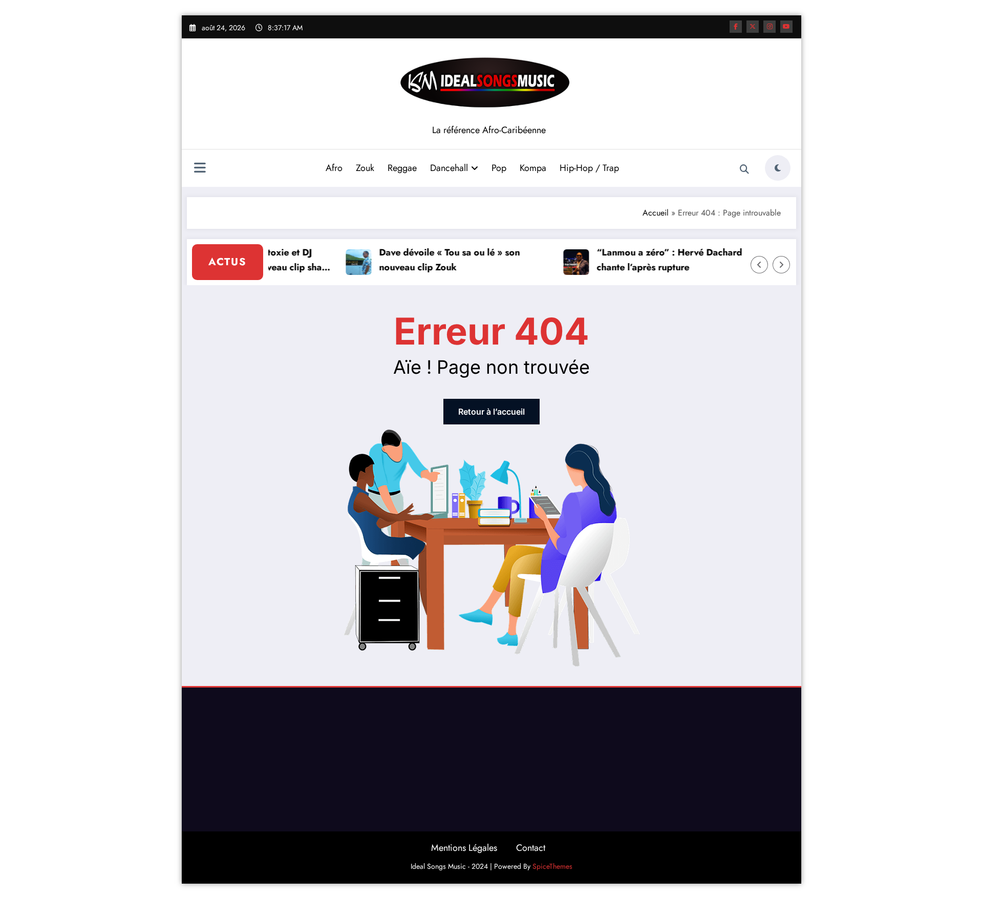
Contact (530, 847)
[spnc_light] (777, 168)
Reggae (402, 168)
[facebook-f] (736, 26)
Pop (499, 168)
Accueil (656, 213)
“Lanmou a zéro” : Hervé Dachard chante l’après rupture (662, 260)
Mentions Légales (464, 847)
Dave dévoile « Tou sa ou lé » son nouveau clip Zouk (442, 260)
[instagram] (769, 26)
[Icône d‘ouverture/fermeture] (199, 169)
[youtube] (786, 26)
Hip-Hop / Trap (589, 168)
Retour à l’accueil (491, 411)
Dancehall (449, 168)
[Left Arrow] (759, 264)
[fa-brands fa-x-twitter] (752, 26)
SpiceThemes (552, 866)
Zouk (365, 168)
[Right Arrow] (781, 264)
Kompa (533, 168)
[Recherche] (744, 169)
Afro (334, 168)
